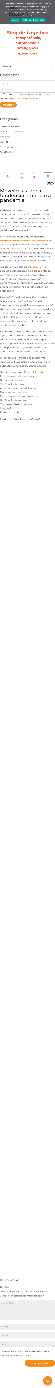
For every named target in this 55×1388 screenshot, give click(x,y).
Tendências (6, 152)
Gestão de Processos (12, 131)
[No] (51, 12)
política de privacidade (25, 98)
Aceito (15, 20)
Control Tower (33, 372)
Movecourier (35, 267)
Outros (4, 141)
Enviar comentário (40, 1363)
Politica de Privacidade (33, 20)
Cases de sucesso (10, 126)
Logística (5, 136)
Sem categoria (8, 147)
